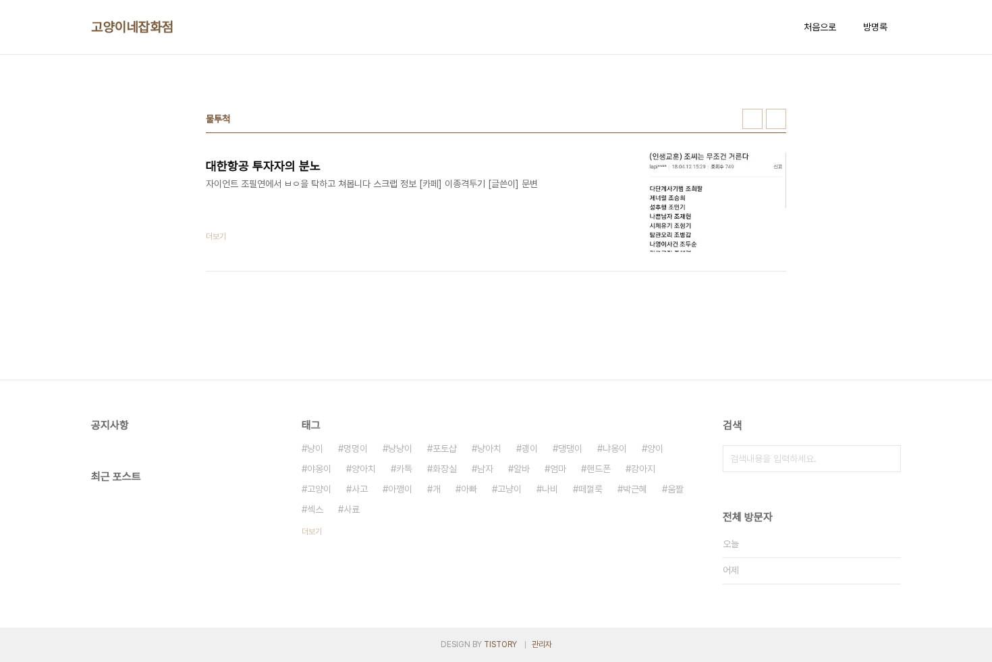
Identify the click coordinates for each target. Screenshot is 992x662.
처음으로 (820, 27)
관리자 (542, 644)
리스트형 (776, 119)
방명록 (875, 27)
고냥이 (509, 489)
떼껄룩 (590, 489)
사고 (360, 489)
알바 (522, 468)
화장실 (445, 468)
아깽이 (400, 489)
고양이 (319, 489)
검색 (887, 459)
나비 (550, 489)
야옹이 (319, 468)
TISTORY (500, 644)
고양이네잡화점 (132, 27)
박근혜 (635, 489)
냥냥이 (400, 448)
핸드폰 (598, 468)
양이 (655, 448)
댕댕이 (570, 448)
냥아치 (489, 448)
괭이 (530, 448)
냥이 (315, 448)
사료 (351, 509)
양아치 (364, 468)
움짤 (675, 489)
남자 (485, 468)
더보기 (312, 531)
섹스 (315, 509)
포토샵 (445, 448)
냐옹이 (615, 448)
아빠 (469, 489)
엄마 (558, 468)
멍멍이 (355, 448)
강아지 (643, 468)
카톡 (404, 468)
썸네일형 (752, 119)
